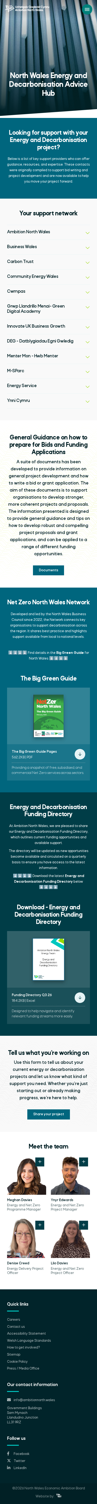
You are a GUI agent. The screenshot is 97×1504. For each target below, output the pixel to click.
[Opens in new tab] (59, 1496)
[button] (48, 232)
